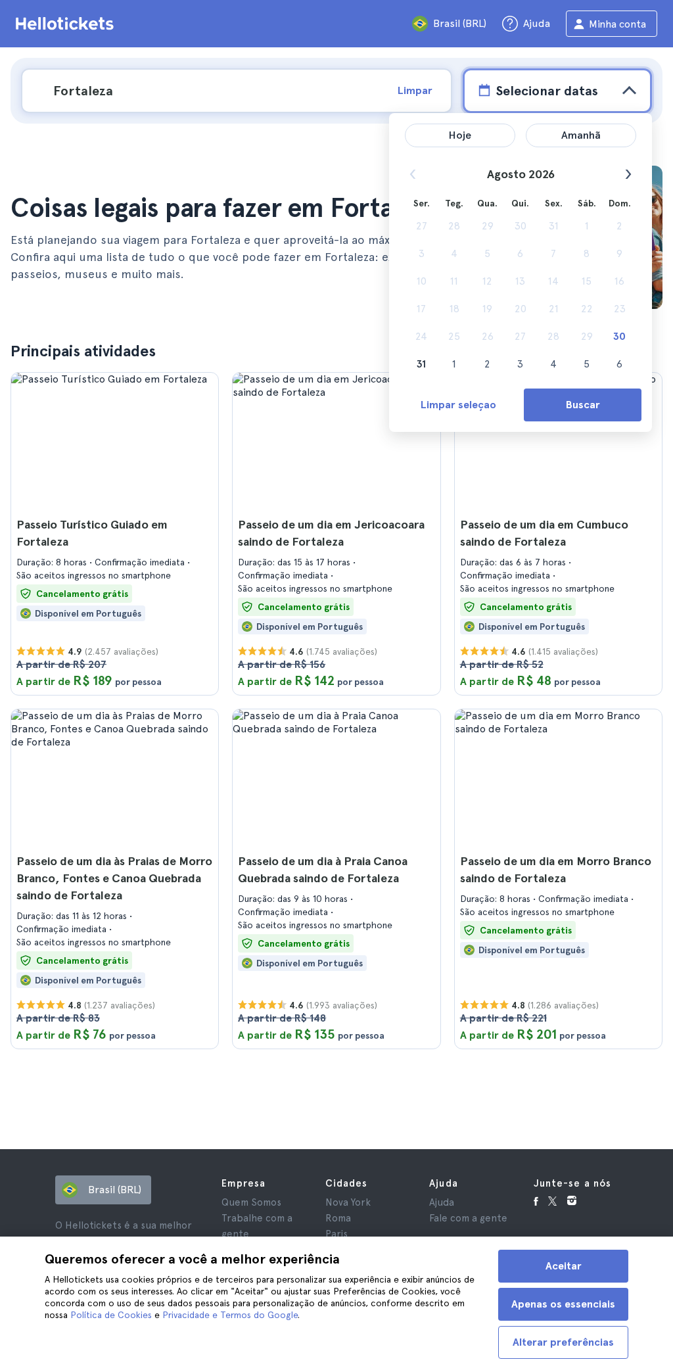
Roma (338, 1218)
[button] (114, 534)
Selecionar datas (547, 91)
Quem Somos (251, 1202)
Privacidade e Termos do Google (230, 1315)
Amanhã (581, 135)
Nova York (348, 1202)
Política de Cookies (111, 1315)
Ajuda (441, 1202)
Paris (336, 1234)
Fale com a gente (468, 1218)
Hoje (460, 135)
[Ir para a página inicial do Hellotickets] (67, 23)
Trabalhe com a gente (256, 1226)
